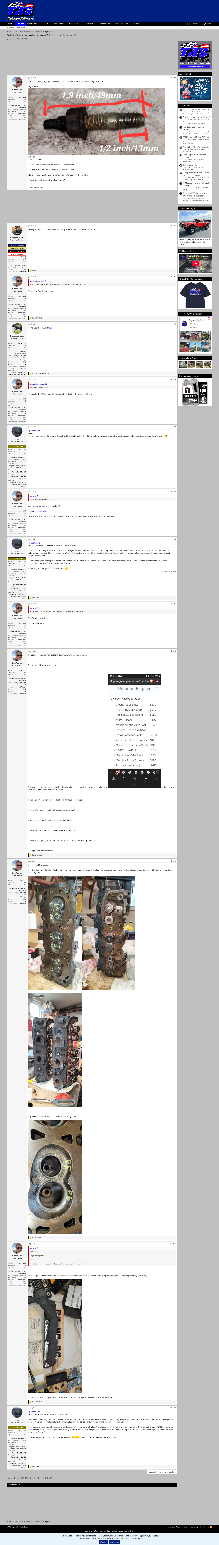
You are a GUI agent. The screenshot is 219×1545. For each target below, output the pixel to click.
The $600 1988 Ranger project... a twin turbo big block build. (196, 194)
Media (45, 24)
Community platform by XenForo (104, 1531)
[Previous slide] (182, 364)
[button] (39, 24)
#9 (175, 604)
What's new (32, 24)
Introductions (187, 162)
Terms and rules (181, 1527)
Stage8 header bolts (37, 511)
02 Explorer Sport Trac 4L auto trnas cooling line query (196, 173)
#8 (175, 539)
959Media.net (129, 1531)
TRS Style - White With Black (18, 1527)
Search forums (20, 28)
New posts (10, 28)
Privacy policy (193, 1527)
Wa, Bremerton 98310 (18, 457)
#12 (174, 1244)
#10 (174, 651)
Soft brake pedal (190, 165)
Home (11, 24)
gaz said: (33, 496)
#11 (174, 861)
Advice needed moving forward (196, 117)
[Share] (171, 77)
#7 (175, 492)
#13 (174, 1408)
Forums (20, 24)
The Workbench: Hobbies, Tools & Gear (196, 134)
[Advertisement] (91, 57)
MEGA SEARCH (132, 24)
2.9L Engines (187, 190)
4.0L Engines (187, 151)
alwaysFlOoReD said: (37, 281)
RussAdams (12, 39)
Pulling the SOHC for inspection (196, 147)
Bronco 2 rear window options (196, 109)
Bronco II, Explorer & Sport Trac (193, 114)
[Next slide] (208, 364)
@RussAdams (34, 430)
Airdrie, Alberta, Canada (18, 265)
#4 (175, 324)
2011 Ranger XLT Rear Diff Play (196, 137)
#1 (175, 78)
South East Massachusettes (20, 353)
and (40, 374)
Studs (49, 328)
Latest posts (184, 105)
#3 (175, 277)
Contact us (171, 1527)
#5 (175, 380)
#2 (175, 226)
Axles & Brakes (188, 144)
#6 (175, 427)
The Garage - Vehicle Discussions (194, 124)
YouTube (119, 24)
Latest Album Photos (188, 358)
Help (201, 1527)
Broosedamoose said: (37, 384)
